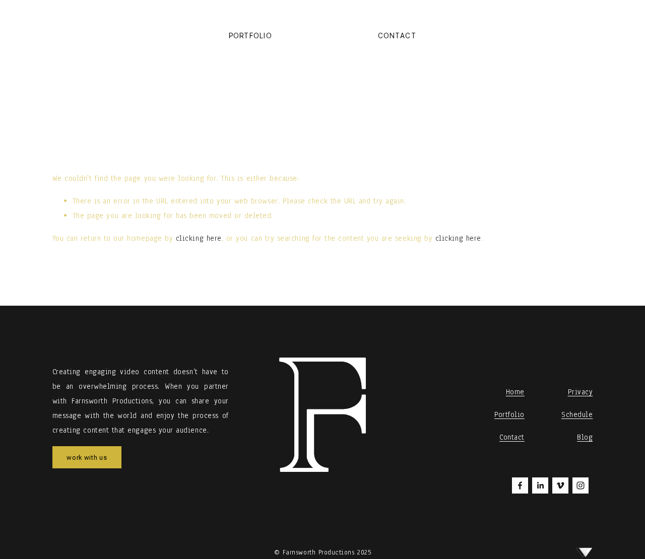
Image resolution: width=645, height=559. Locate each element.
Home (515, 392)
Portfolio (250, 36)
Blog (585, 437)
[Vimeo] (560, 485)
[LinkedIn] (540, 485)
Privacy (580, 392)
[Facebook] (520, 485)
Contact (397, 36)
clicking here (199, 238)
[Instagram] (580, 485)
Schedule (577, 414)
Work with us (87, 457)
